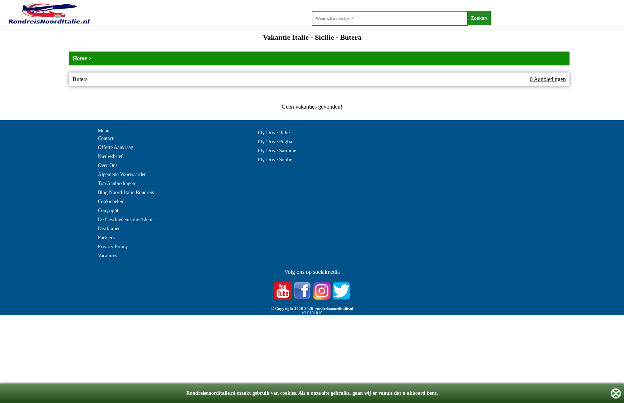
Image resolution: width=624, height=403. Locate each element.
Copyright (108, 210)
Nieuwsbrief (110, 156)
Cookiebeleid (111, 201)
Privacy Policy (113, 246)
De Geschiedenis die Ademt (126, 219)
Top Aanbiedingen (116, 183)
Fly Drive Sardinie (277, 150)
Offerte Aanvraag (115, 147)
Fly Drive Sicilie (275, 159)
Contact (105, 138)
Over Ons (107, 165)
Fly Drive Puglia (275, 141)
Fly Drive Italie (274, 132)
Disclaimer (109, 228)
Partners (106, 237)
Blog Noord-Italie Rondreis (126, 192)
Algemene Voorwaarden (122, 174)
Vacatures (107, 255)
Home (80, 58)
